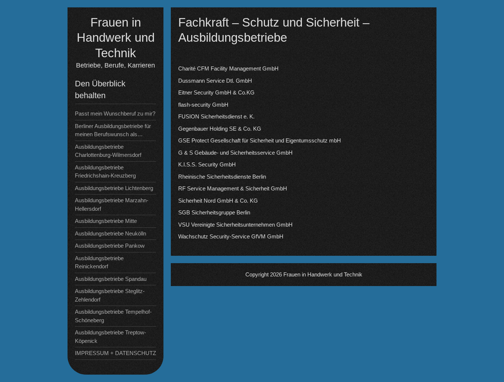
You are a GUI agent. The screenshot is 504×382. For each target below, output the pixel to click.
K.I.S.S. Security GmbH (207, 164)
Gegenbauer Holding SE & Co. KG (219, 128)
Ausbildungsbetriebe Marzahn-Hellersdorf (111, 204)
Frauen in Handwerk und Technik (116, 38)
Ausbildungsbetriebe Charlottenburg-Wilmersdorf (108, 151)
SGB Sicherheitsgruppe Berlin (214, 212)
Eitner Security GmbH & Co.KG (216, 92)
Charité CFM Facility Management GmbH (228, 68)
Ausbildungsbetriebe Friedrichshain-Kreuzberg (105, 171)
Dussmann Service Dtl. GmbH (215, 81)
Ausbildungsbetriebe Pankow (110, 245)
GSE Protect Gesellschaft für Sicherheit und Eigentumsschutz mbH (259, 140)
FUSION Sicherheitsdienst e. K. (216, 116)
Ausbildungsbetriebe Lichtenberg (114, 188)
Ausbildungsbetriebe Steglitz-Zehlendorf (110, 295)
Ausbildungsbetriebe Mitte (106, 221)
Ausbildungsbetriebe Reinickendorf (99, 262)
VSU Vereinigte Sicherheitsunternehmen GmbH (235, 224)
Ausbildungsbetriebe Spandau (110, 279)
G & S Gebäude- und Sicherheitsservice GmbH (235, 152)
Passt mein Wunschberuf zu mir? (115, 113)
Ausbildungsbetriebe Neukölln (110, 233)
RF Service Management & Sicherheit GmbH (232, 188)
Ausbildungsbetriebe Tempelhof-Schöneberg (113, 316)
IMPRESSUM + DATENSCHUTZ (115, 353)
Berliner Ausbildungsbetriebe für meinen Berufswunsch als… (113, 130)
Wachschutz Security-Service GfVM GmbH (230, 236)
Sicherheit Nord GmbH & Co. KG (218, 200)
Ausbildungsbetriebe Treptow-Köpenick (110, 336)
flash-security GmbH (203, 104)
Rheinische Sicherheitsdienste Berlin (222, 176)
